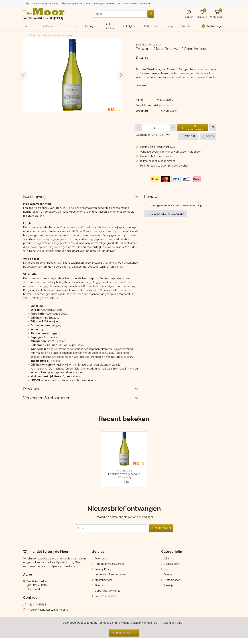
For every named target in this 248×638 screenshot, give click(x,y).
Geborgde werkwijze (107, 590)
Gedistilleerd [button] (49, 26)
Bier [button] (71, 26)
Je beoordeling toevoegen (167, 213)
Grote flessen (109, 26)
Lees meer (142, 85)
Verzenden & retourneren (110, 574)
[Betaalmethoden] (154, 179)
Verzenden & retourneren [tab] (46, 398)
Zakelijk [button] (128, 26)
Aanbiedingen (214, 26)
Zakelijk (168, 585)
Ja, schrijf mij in (161, 528)
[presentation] (23, 75)
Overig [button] (89, 26)
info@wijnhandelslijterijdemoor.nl (48, 609)
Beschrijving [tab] (34, 196)
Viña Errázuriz (165, 99)
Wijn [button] (27, 26)
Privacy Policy (103, 569)
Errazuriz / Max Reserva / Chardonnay (124, 475)
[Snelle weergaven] (141, 437)
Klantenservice (103, 579)
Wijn (161, 134)
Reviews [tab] (31, 389)
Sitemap (99, 585)
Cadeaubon (151, 26)
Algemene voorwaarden (109, 563)
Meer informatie (171, 622)
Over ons (100, 558)
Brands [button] (185, 26)
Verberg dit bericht (124, 632)
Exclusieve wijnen (105, 596)
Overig (167, 574)
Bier (165, 569)
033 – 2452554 (37, 604)
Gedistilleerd (171, 563)
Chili (154, 134)
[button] (217, 14)
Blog (170, 26)
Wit (168, 134)
